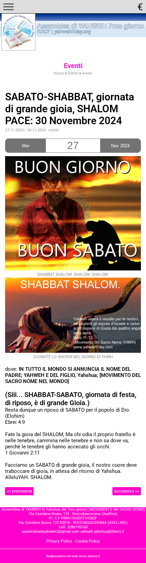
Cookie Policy (87, 541)
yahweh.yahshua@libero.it (102, 531)
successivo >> (126, 491)
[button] (8, 7)
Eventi (73, 73)
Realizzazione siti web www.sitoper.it (73, 556)
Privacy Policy (59, 541)
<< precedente (19, 491)
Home (59, 73)
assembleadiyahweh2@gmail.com (50, 531)
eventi (87, 73)
